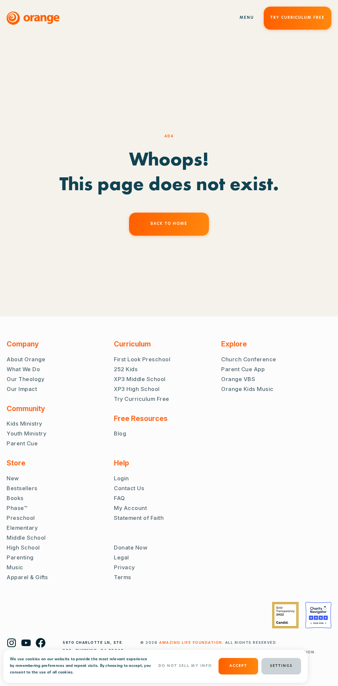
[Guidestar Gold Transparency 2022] (285, 615)
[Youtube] (26, 643)
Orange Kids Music (247, 389)
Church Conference (248, 359)
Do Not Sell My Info (185, 666)
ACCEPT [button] (238, 666)
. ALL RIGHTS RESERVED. (218, 642)
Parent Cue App (243, 369)
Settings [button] (281, 666)
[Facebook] (41, 643)
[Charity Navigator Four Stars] (318, 615)
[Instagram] (12, 643)
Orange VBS (238, 379)
